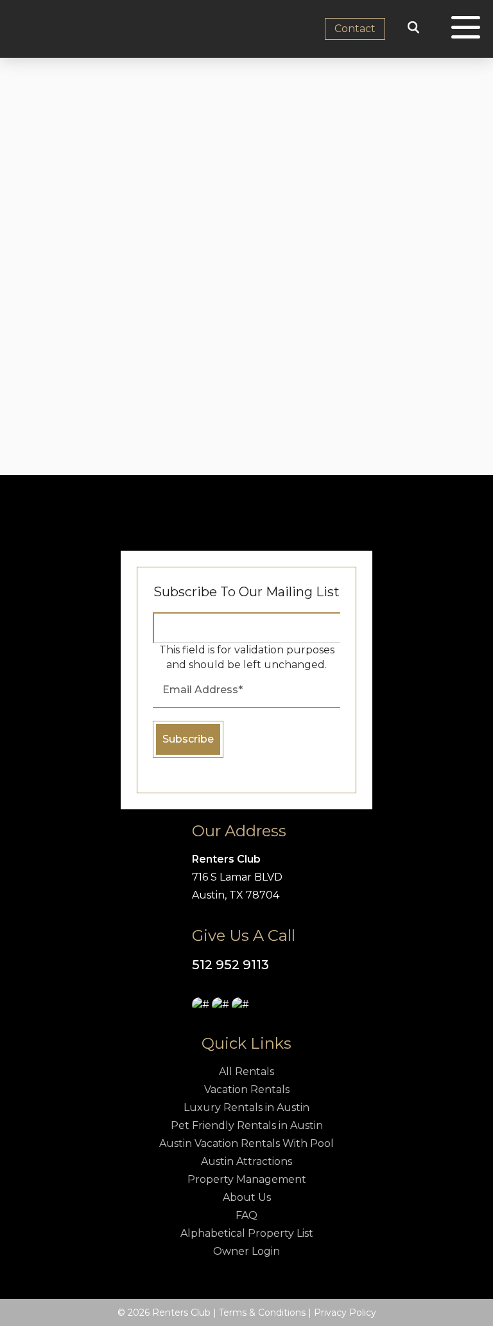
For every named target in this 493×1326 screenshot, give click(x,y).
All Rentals (246, 1071)
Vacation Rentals (247, 1089)
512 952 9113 (230, 964)
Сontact (355, 28)
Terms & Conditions (262, 1312)
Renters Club (226, 859)
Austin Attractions (246, 1161)
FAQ (246, 1215)
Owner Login (246, 1251)
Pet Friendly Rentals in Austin (247, 1125)
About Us (247, 1197)
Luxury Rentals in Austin (246, 1107)
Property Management (246, 1179)
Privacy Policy (345, 1312)
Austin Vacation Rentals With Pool (246, 1143)
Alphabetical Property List (246, 1233)
